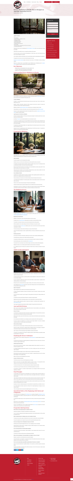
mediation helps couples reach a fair (22, 213)
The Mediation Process (17, 40)
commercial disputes (35, 401)
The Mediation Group (28, 394)
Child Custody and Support (18, 41)
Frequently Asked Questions (18, 46)
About (28, 458)
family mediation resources (17, 302)
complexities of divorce (41, 394)
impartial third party (22, 220)
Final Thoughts (16, 44)
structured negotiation (17, 214)
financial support (41, 109)
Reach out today (35, 404)
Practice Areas (29, 461)
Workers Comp (40, 458)
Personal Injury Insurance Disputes (52, 52)
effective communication (24, 214)
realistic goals (23, 225)
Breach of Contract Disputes (51, 54)
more (40, 401)
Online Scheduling (30, 463)
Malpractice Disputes (50, 48)
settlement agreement (32, 337)
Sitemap (33, 479)
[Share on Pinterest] (20, 450)
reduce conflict (22, 284)
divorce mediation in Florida (30, 48)
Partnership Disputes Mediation (41, 474)
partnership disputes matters (28, 401)
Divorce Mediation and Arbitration (52, 50)
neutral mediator (39, 96)
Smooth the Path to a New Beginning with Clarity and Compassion (23, 45)
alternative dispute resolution (24, 107)
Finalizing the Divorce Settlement (19, 43)
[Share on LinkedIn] (22, 450)
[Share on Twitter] (17, 450)
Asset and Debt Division (17, 42)
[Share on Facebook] (15, 450)
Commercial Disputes (51, 46)
